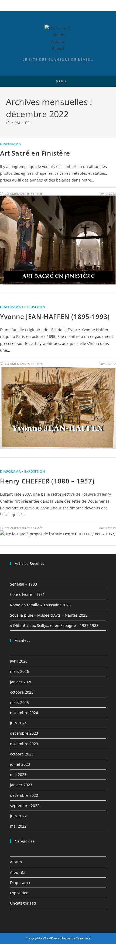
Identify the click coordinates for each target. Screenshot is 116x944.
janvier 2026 (21, 681)
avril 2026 (19, 661)
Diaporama (10, 144)
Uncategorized (23, 903)
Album (16, 861)
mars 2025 (19, 702)
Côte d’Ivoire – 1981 (27, 594)
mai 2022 (18, 826)
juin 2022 (18, 815)
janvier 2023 (21, 784)
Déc (28, 122)
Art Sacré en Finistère (35, 153)
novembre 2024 (24, 712)
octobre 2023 (21, 754)
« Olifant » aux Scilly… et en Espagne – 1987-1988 (54, 625)
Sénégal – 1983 (23, 584)
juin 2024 (18, 722)
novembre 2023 (24, 743)
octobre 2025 (21, 692)
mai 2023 (18, 774)
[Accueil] (7, 122)
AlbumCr (18, 872)
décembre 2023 (24, 733)
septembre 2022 (24, 805)
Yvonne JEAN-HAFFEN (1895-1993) (55, 316)
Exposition (34, 307)
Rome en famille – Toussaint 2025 (40, 604)
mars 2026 (19, 671)
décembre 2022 (24, 795)
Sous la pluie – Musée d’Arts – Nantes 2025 (48, 615)
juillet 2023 (20, 764)
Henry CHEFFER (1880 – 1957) (47, 480)
